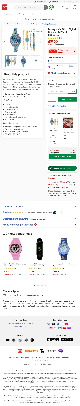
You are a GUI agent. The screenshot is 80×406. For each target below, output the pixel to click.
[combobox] (29, 7)
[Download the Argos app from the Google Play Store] (67, 341)
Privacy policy (36, 357)
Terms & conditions (41, 360)
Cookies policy (49, 357)
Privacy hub (25, 357)
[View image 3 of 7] (36, 61)
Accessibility (14, 357)
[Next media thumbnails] (41, 61)
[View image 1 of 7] (11, 61)
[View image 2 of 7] (23, 61)
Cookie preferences (63, 357)
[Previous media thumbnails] (3, 61)
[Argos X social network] (20, 340)
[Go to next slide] (40, 41)
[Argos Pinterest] (26, 340)
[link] (62, 72)
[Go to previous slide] (4, 41)
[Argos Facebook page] (13, 340)
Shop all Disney (50, 24)
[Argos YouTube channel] (7, 340)
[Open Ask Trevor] (51, 7)
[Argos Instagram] (32, 340)
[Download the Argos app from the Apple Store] (53, 341)
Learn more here (20, 326)
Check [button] (72, 91)
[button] (35, 31)
